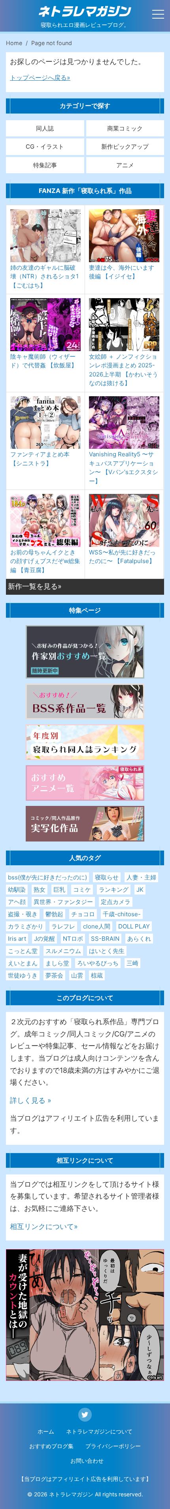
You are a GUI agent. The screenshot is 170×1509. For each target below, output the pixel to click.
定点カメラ (115, 902)
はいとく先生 (107, 951)
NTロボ (73, 938)
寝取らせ (107, 877)
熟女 (39, 889)
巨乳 (59, 889)
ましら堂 (57, 963)
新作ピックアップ (125, 146)
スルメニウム (63, 951)
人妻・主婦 (141, 877)
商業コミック (125, 128)
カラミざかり (25, 926)
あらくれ (139, 938)
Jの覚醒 (44, 938)
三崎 (132, 963)
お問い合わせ (87, 1460)
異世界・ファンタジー (63, 902)
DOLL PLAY (134, 926)
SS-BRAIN (105, 938)
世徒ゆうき (23, 975)
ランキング (113, 889)
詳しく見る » (30, 1100)
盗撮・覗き (23, 914)
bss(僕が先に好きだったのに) (47, 877)
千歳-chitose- (122, 914)
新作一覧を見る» (35, 586)
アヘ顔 (17, 902)
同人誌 (45, 128)
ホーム (46, 1431)
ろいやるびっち (98, 963)
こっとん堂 (23, 951)
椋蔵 (97, 975)
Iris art (17, 938)
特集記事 (45, 165)
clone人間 (96, 926)
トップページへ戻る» (40, 77)
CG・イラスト (45, 146)
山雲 (77, 975)
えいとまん (23, 963)
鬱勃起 (54, 914)
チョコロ (83, 914)
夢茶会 (54, 975)
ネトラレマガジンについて (99, 1431)
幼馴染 (17, 889)
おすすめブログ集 (51, 1446)
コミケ (82, 889)
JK (140, 889)
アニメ (125, 165)
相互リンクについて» (44, 1226)
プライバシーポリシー (113, 1446)
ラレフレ (63, 926)
